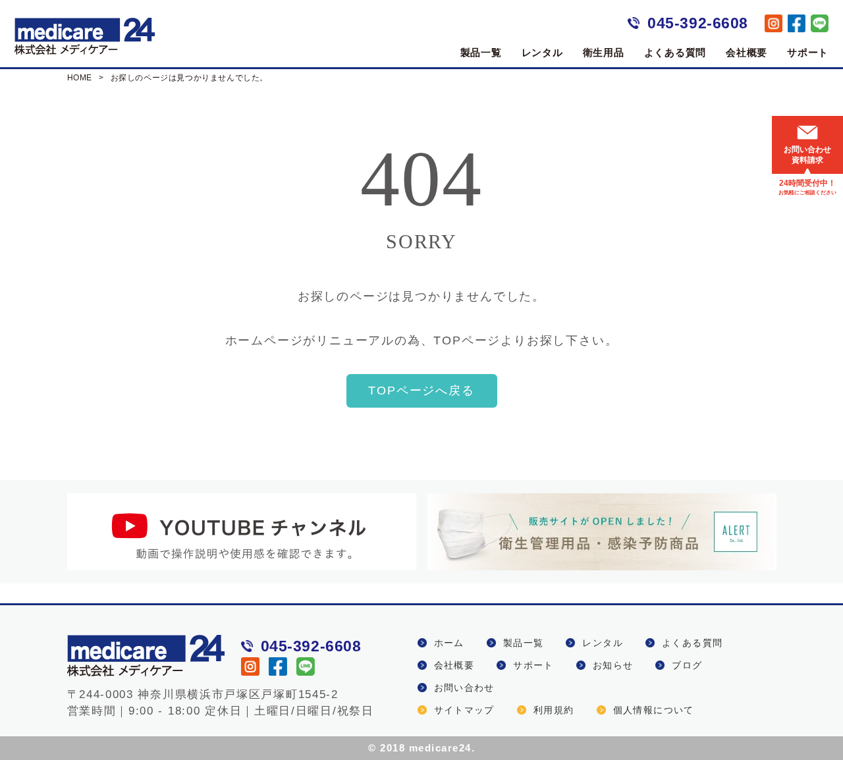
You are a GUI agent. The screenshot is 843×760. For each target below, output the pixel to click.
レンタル (542, 52)
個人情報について (653, 710)
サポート (808, 52)
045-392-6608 (697, 23)
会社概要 (746, 52)
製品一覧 (481, 52)
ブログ (687, 665)
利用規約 (553, 710)
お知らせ (613, 665)
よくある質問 (675, 52)
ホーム (449, 643)
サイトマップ (464, 710)
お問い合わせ (464, 687)
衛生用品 (603, 52)
